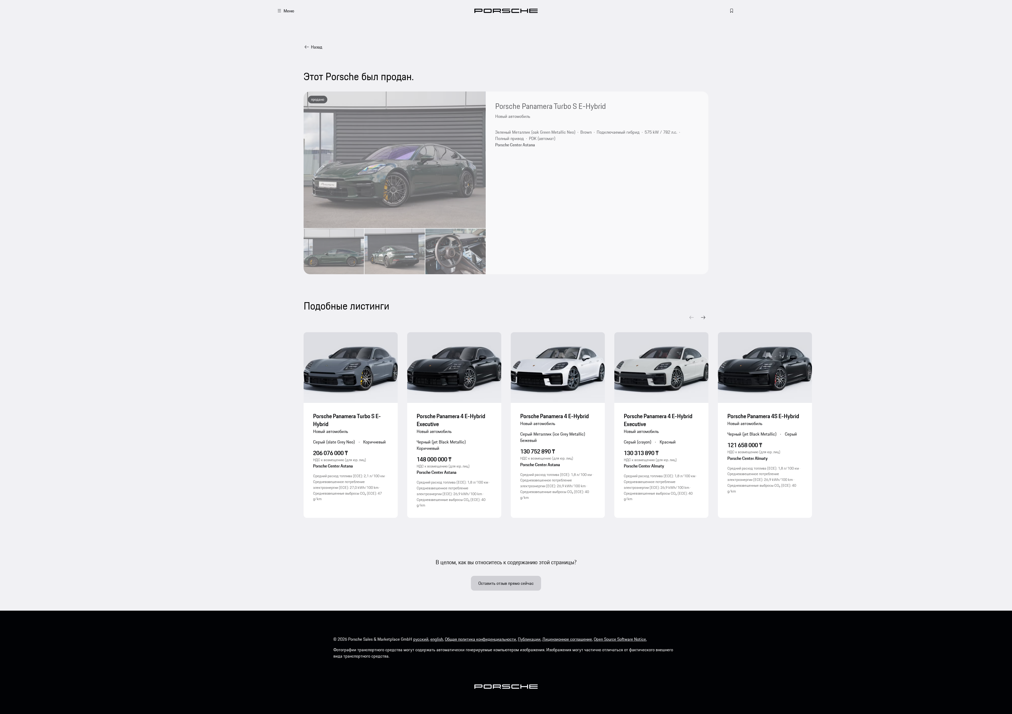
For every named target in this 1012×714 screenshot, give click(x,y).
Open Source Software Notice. (620, 639)
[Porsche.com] (506, 11)
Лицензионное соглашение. (567, 639)
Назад (316, 47)
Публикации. (529, 639)
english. (437, 639)
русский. (421, 639)
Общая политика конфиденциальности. (481, 639)
